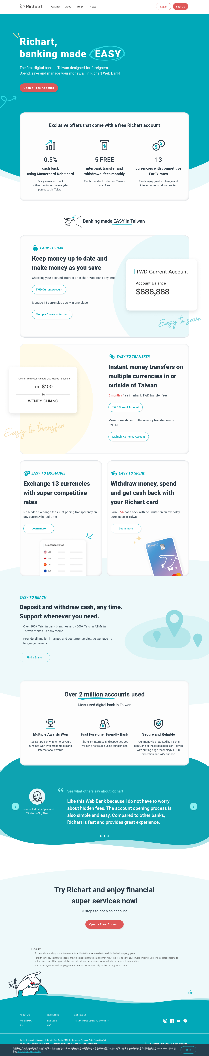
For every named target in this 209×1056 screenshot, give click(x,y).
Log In (163, 6)
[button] (101, 836)
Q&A (49, 1025)
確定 (188, 1050)
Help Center (52, 1020)
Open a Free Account (38, 87)
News (22, 1025)
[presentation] (15, 806)
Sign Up (180, 6)
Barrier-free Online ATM (57, 1040)
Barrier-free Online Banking (31, 1040)
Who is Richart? (26, 1020)
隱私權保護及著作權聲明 (29, 1051)
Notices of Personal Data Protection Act (88, 1040)
